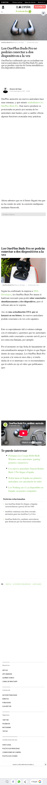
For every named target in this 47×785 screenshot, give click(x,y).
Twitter (5, 720)
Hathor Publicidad (9, 695)
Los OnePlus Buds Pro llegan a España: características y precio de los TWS (21, 505)
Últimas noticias (17, 2)
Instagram (6, 727)
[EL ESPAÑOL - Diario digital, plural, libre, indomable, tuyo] (23, 7)
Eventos (5, 699)
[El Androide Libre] (23, 12)
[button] (13, 782)
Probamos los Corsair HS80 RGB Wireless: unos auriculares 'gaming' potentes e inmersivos (24, 459)
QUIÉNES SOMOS (8, 678)
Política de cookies (9, 756)
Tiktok (5, 731)
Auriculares (37, 584)
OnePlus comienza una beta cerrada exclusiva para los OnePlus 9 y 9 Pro (20, 512)
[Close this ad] (45, 764)
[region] (23, 772)
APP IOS (5, 670)
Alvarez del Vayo (15, 89)
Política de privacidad (11, 748)
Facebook (6, 724)
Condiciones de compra (11, 752)
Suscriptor (6, 706)
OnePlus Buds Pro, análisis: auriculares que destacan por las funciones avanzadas (23, 520)
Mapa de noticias (30, 2)
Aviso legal (6, 745)
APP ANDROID (7, 674)
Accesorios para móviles (22, 584)
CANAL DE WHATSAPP (9, 681)
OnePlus (8, 584)
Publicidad (6, 703)
